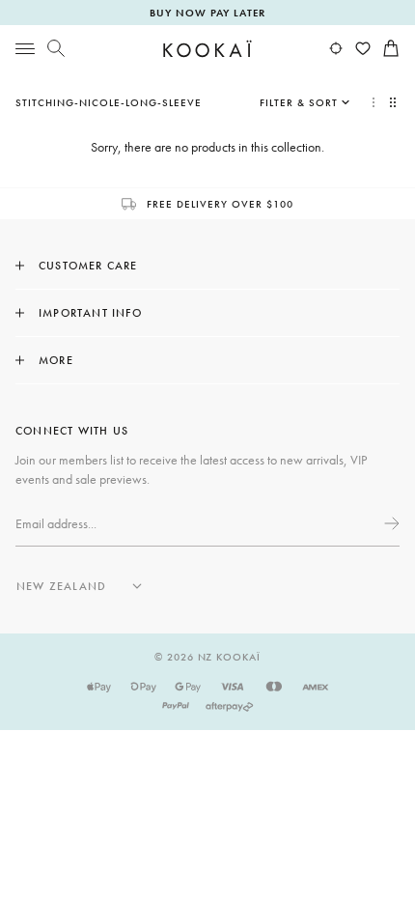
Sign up (390, 523)
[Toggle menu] (25, 48)
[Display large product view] (373, 102)
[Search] (56, 48)
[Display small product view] (394, 102)
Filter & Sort (299, 102)
